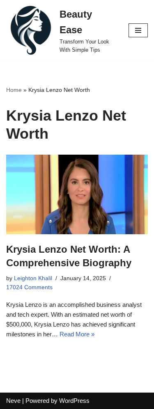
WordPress (74, 400)
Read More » (77, 334)
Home (14, 90)
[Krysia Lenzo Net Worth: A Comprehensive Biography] (77, 194)
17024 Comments (29, 287)
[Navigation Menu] (138, 30)
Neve (13, 400)
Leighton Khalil (33, 278)
